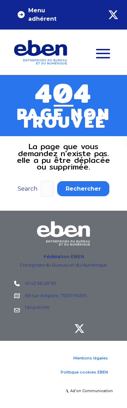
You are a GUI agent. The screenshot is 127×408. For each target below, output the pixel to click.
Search (27, 188)
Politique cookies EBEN (84, 372)
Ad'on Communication (91, 391)
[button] (41, 15)
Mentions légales (90, 358)
